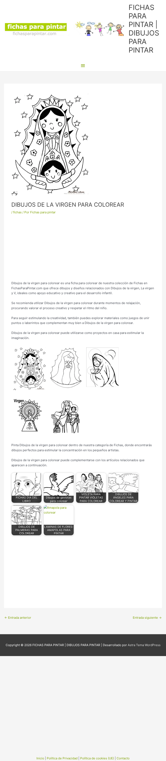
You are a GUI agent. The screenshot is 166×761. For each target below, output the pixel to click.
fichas (17, 212)
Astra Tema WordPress (144, 645)
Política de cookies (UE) (97, 758)
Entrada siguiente (147, 618)
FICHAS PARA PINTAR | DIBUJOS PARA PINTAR (144, 28)
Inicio (40, 758)
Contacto (123, 758)
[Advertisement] (83, 250)
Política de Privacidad (62, 758)
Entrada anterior (17, 618)
